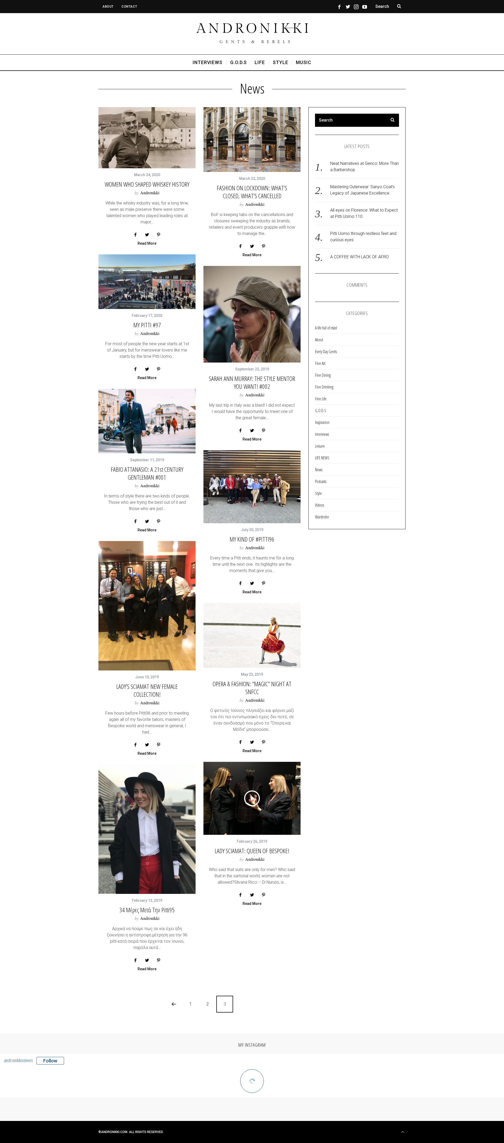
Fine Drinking (324, 387)
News (318, 470)
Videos (319, 505)
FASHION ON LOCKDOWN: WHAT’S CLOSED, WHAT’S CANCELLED (252, 191)
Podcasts (320, 481)
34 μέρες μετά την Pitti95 (147, 909)
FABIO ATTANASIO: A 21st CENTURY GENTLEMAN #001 (147, 473)
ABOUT (108, 6)
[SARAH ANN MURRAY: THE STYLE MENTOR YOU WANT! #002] (252, 314)
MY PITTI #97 (147, 325)
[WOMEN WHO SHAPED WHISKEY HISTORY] (147, 137)
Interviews (322, 434)
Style (318, 493)
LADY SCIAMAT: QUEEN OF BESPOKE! (252, 850)
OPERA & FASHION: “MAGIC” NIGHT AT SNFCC (252, 687)
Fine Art (320, 363)
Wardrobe (322, 517)
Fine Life (321, 399)
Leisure (320, 446)
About (319, 340)
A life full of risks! (326, 328)
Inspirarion (322, 422)
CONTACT (129, 6)
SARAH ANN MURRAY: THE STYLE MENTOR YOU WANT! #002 (252, 382)
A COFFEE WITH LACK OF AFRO (359, 256)
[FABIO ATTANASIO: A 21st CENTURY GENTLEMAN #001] (147, 421)
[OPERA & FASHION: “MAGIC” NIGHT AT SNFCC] (252, 635)
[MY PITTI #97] (147, 281)
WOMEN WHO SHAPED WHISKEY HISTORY (147, 184)
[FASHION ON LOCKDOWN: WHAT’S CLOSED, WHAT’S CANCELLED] (252, 139)
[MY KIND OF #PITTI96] (252, 486)
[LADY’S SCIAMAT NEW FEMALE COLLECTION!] (147, 605)
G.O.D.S (320, 410)
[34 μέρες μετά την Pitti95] (147, 829)
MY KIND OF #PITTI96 (252, 539)
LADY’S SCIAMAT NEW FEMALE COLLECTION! (147, 690)
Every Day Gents (326, 351)
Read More (147, 243)
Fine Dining (323, 375)
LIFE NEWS (322, 458)
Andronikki (149, 192)
